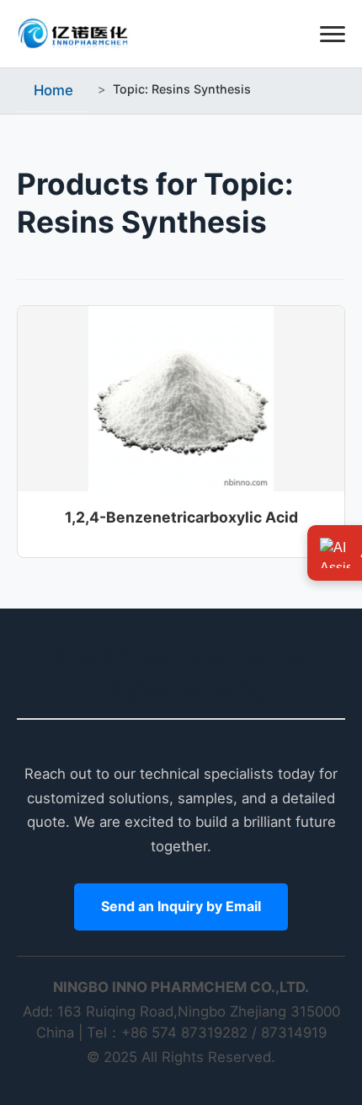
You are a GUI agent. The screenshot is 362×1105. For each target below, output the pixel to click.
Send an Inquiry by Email (181, 906)
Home (53, 90)
